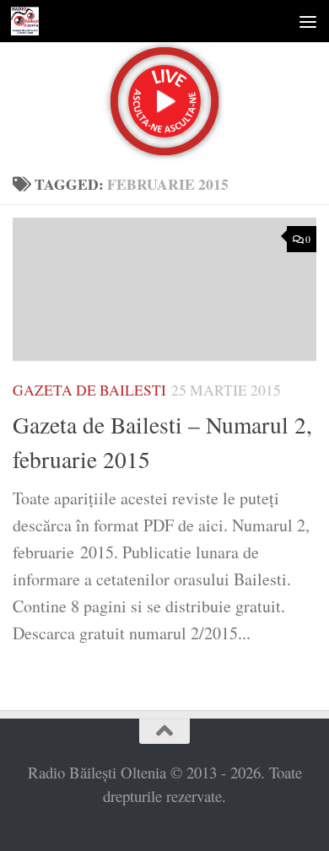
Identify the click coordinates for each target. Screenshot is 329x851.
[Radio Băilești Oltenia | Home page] (29, 21)
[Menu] (308, 21)
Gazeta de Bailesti (89, 390)
